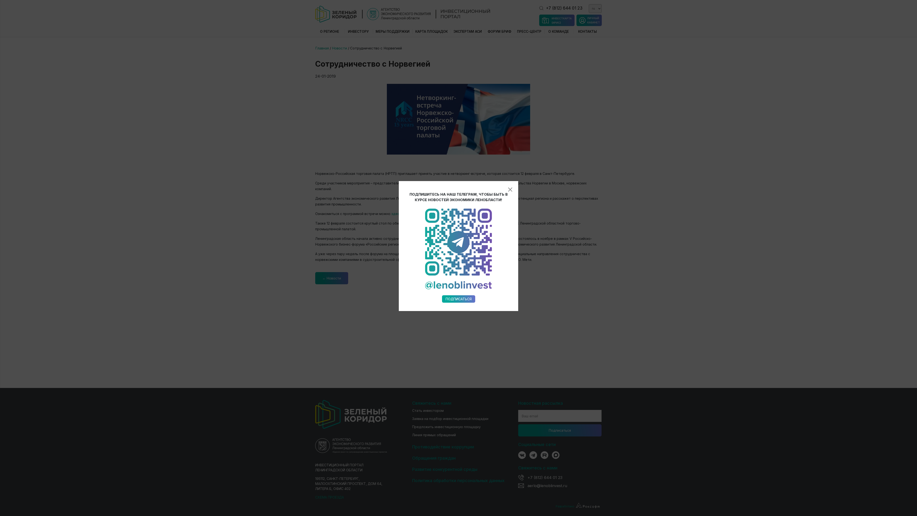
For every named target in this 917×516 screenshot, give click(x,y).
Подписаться (459, 299)
